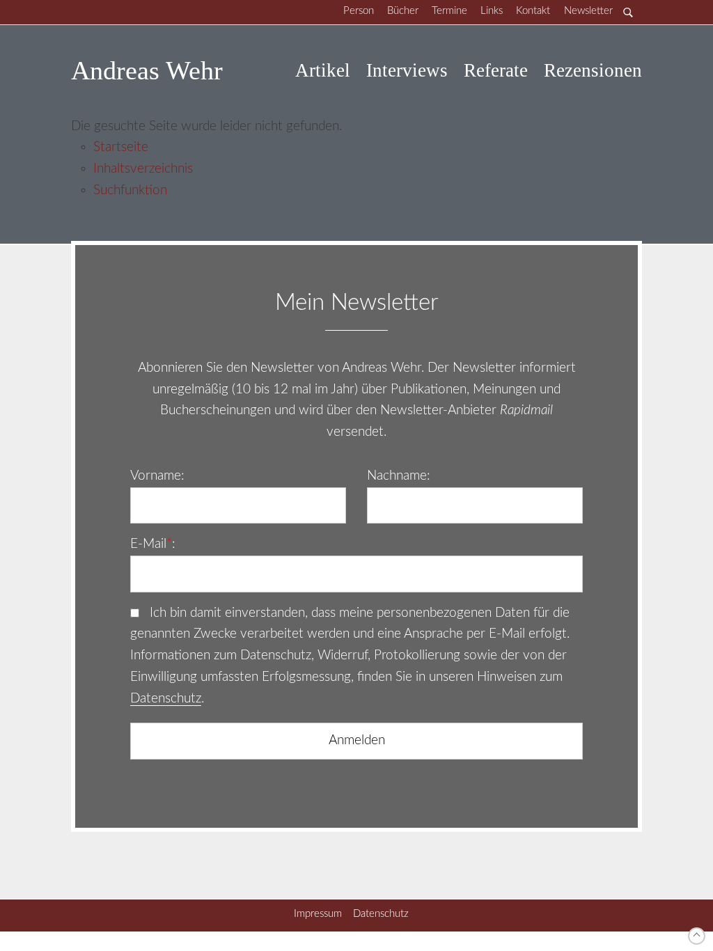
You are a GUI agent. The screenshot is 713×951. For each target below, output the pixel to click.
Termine (449, 11)
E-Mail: (152, 544)
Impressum (318, 914)
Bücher (402, 11)
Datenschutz (165, 698)
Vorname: (157, 475)
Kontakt (533, 11)
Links (491, 11)
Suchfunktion (130, 190)
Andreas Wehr (147, 70)
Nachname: (398, 475)
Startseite (120, 147)
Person (358, 11)
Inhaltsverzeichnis (143, 168)
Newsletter (588, 11)
